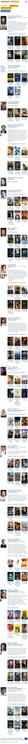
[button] (26, 1)
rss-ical (12, 739)
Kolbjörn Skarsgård (13, 66)
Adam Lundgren (12, 319)
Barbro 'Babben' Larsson (15, 644)
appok (16, 739)
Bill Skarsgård (12, 17)
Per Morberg (11, 447)
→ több (10, 31)
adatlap (6, 11)
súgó (8, 738)
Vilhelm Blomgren (13, 126)
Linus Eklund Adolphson (15, 688)
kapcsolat (20, 738)
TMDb (11, 48)
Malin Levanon (12, 266)
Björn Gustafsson (13, 540)
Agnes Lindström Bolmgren (16, 410)
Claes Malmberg (12, 491)
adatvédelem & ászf (5, 739)
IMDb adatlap (22, 33)
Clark (4, 6)
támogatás (21, 739)
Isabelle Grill (11, 368)
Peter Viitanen (12, 191)
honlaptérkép (14, 738)
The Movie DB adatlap (13, 33)
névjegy (2, 738)
